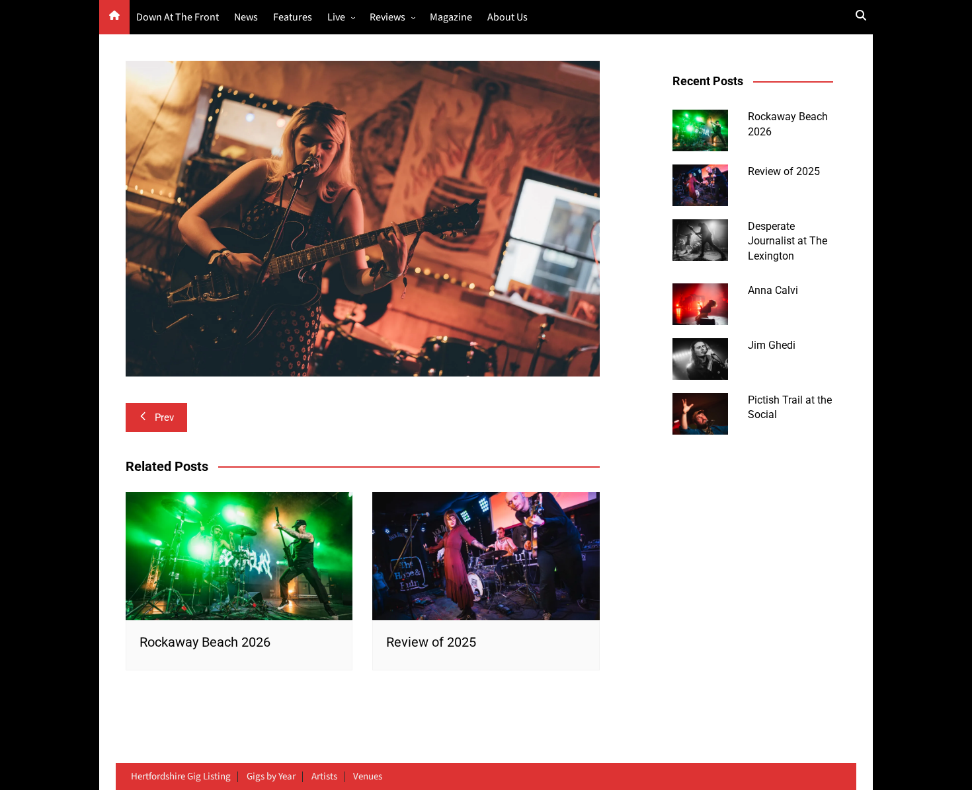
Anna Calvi (773, 290)
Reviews (387, 17)
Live (336, 17)
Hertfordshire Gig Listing (181, 777)
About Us (507, 17)
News (246, 17)
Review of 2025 (431, 642)
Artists (324, 777)
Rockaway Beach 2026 (205, 642)
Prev (164, 417)
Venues (367, 777)
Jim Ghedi (771, 345)
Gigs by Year (271, 777)
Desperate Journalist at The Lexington (787, 241)
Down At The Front (177, 17)
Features (292, 17)
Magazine (451, 17)
